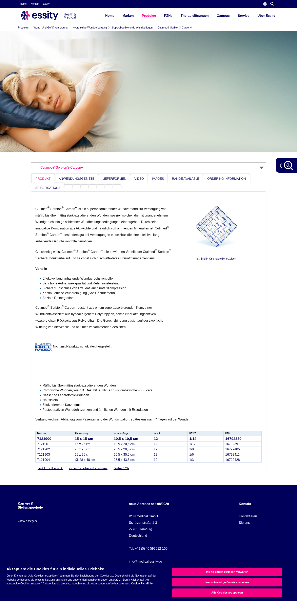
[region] (148, 582)
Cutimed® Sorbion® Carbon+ (175, 27)
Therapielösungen (195, 15)
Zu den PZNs (121, 468)
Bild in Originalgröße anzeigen (218, 258)
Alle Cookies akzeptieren (227, 592)
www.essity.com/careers (35, 521)
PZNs (168, 15)
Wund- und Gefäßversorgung (50, 27)
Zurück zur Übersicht (50, 468)
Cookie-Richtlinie (142, 583)
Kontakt (35, 3)
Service (243, 15)
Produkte (149, 15)
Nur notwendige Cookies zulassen (227, 582)
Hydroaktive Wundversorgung (90, 27)
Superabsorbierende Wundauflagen (132, 27)
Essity (46, 3)
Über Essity (266, 15)
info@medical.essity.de (145, 561)
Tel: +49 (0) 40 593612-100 (148, 548)
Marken (128, 15)
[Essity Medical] (57, 15)
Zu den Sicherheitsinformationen (88, 468)
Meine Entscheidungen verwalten (227, 571)
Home (23, 3)
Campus (223, 15)
